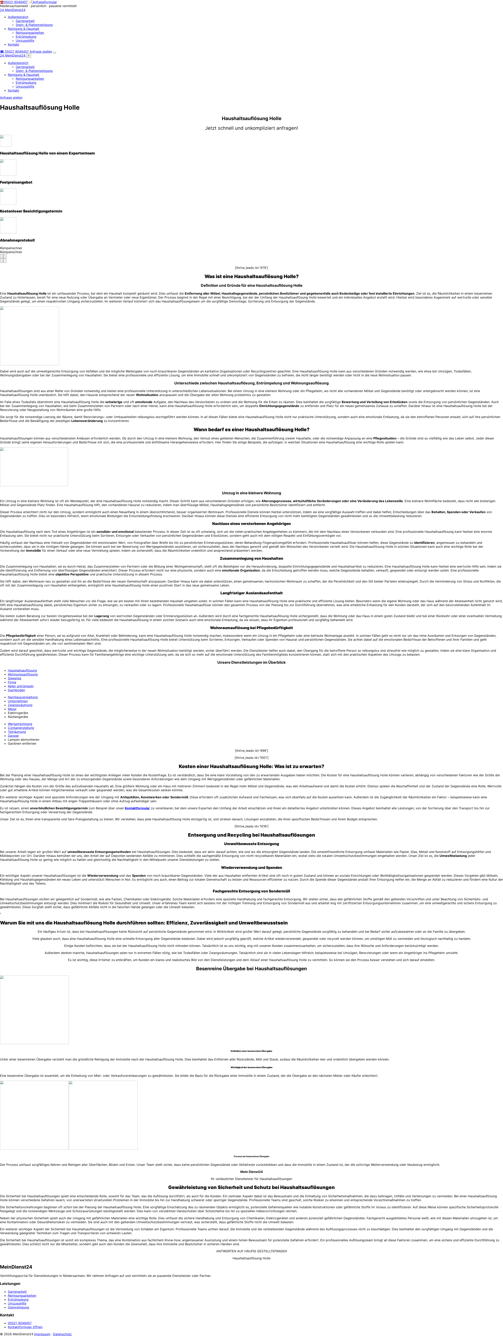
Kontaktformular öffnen (25, 1327)
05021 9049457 (20, 1323)
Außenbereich (18, 17)
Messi (12, 709)
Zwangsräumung (20, 705)
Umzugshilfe (25, 40)
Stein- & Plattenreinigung (34, 25)
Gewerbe (14, 678)
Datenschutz (62, 1334)
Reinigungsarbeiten (30, 33)
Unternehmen (18, 701)
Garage (13, 736)
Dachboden (16, 690)
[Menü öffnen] (54, 52)
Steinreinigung (18, 1307)
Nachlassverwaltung (23, 697)
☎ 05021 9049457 (14, 51)
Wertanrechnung (20, 724)
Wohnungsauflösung (23, 674)
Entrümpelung (26, 37)
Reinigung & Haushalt (23, 29)
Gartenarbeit (25, 21)
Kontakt (13, 44)
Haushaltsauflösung (22, 670)
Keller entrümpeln (21, 686)
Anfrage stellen (41, 51)
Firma (12, 682)
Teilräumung (17, 732)
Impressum (42, 1334)
